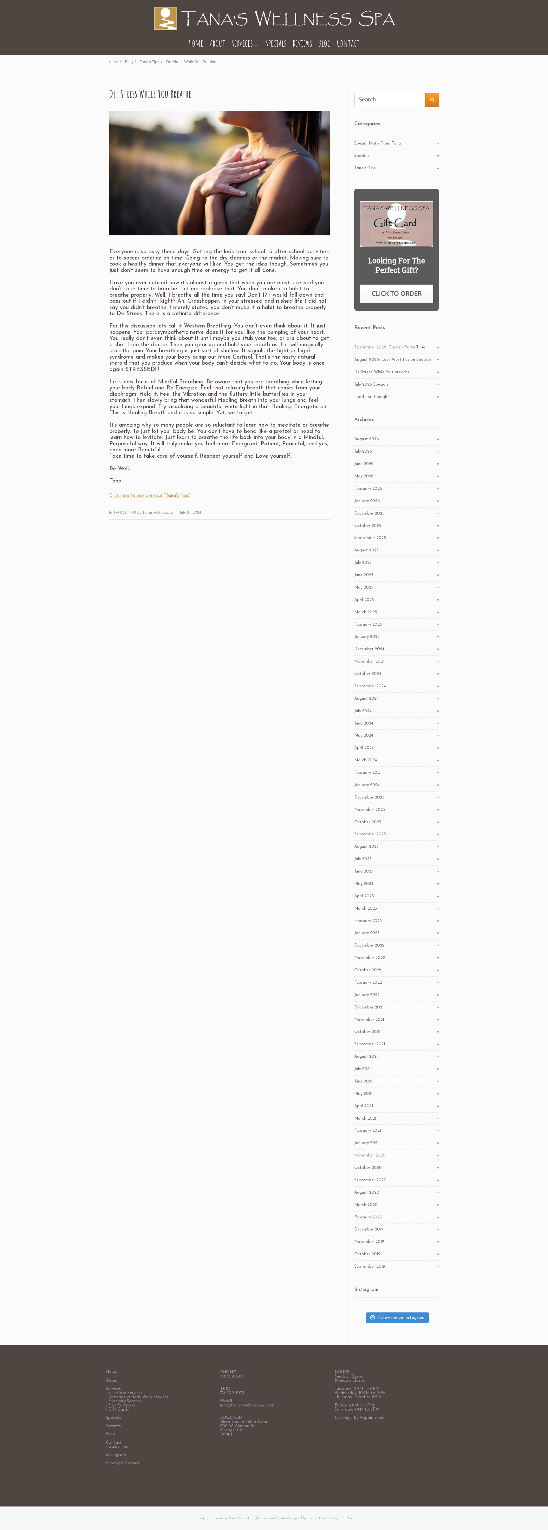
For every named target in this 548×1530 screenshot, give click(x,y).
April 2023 (364, 896)
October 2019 (367, 1254)
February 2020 (368, 1217)
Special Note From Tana (377, 143)
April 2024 (364, 748)
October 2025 (367, 526)
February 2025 (368, 625)
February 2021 (367, 1131)
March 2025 (365, 612)
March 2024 (365, 760)
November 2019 (369, 1242)
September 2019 (369, 1266)
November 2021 (369, 1020)
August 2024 (366, 699)
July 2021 (362, 1069)
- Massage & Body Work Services (137, 1397)
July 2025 (363, 563)
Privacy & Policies (122, 1463)
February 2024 (368, 773)
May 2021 (363, 1094)
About (217, 43)
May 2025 (363, 587)
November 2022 (369, 958)
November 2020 (370, 1155)
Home (196, 43)
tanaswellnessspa (158, 513)
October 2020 (368, 1168)
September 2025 (370, 538)
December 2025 (369, 513)
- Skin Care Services (124, 1393)
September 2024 (370, 686)
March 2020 (366, 1205)
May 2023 (363, 884)
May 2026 (364, 476)
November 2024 (369, 661)
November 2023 (369, 810)
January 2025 (367, 637)
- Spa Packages (120, 1405)
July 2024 (363, 711)
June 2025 (363, 575)
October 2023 (367, 822)
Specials (275, 43)
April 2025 (364, 600)
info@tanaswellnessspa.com (247, 1405)
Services (242, 43)
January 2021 (366, 1143)
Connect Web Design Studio (329, 1518)
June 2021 (363, 1081)
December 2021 (368, 1007)
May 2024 (363, 735)
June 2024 (363, 723)
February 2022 (368, 983)
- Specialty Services (124, 1401)
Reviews (302, 43)
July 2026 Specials (371, 384)
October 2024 (367, 674)
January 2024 (367, 785)
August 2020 (366, 1192)
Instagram (116, 1455)
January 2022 (367, 995)
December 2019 (369, 1229)
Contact (348, 43)
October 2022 (367, 970)
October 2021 (367, 1032)
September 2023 (370, 834)
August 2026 (366, 439)
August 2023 (366, 847)
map (226, 1434)
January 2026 (367, 501)
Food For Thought (371, 397)
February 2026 (368, 489)
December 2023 (369, 797)
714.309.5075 (232, 1376)
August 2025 (366, 550)
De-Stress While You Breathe (382, 372)
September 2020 (370, 1180)
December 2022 (369, 945)
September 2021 (369, 1044)
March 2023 (365, 909)
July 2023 (363, 859)
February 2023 (368, 921)
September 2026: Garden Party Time (389, 347)
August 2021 (366, 1057)
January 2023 (367, 933)
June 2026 (364, 464)
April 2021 (363, 1106)
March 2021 (365, 1118)
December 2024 (369, 649)
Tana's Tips (125, 513)
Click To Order (396, 293)
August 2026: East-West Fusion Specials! (393, 360)
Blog (324, 43)
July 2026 (363, 451)
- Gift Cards (117, 1409)
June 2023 (363, 871)
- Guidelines (117, 1447)
